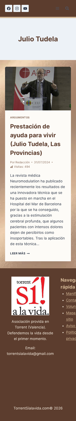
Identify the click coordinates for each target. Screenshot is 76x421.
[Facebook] (8, 8)
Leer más (20, 253)
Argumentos (20, 117)
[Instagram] (16, 8)
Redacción (22, 162)
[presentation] (38, 88)
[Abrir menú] (57, 8)
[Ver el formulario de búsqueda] (67, 8)
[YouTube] (25, 8)
